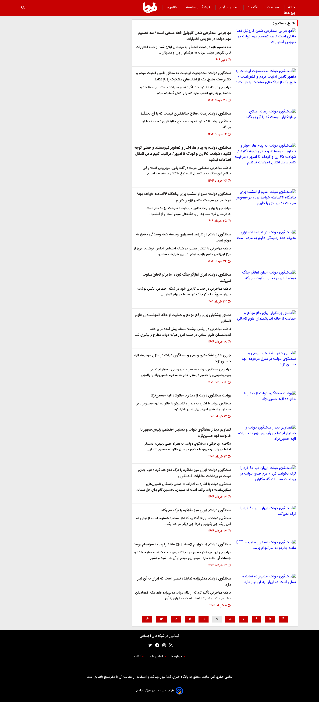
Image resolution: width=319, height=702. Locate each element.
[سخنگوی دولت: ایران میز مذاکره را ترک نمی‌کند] (265, 511)
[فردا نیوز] (150, 8)
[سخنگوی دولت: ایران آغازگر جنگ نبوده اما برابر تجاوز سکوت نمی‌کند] (265, 275)
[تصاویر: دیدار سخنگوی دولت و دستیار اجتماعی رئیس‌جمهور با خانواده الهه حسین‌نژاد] (265, 433)
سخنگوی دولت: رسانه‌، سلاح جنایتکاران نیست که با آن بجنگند (185, 114)
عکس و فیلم (229, 7)
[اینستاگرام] (163, 645)
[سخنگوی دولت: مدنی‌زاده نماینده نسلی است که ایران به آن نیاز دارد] (265, 579)
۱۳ (161, 619)
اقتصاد (253, 7)
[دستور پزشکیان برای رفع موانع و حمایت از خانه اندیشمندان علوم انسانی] (265, 316)
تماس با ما (156, 656)
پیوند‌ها (289, 13)
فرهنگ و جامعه (198, 7)
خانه (291, 7)
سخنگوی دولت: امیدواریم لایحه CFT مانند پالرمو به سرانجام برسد (182, 544)
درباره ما (177, 656)
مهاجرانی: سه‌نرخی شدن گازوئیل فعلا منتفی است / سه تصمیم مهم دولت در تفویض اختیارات (184, 36)
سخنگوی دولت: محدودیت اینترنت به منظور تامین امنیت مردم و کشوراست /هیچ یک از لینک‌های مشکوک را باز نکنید (183, 76)
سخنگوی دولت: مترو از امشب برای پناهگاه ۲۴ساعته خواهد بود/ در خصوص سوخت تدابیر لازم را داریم (184, 197)
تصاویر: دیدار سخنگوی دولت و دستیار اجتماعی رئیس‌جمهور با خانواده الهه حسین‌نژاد (185, 433)
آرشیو (137, 656)
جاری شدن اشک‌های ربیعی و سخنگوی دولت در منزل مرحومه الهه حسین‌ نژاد (182, 358)
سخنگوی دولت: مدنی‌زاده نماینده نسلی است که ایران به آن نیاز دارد (184, 582)
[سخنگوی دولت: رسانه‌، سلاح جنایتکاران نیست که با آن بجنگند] (265, 114)
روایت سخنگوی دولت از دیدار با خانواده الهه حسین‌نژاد (190, 395)
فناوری (172, 7)
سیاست (273, 7)
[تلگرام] (155, 645)
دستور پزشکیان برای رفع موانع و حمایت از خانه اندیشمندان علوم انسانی (183, 318)
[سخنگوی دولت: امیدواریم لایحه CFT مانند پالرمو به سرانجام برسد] (265, 545)
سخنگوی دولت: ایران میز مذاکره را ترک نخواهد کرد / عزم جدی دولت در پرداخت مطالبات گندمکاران (184, 473)
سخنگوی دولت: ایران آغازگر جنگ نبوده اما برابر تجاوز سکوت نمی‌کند (186, 278)
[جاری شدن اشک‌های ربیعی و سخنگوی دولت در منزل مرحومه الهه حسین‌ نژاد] (265, 359)
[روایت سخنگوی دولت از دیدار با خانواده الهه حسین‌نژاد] (265, 396)
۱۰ (203, 619)
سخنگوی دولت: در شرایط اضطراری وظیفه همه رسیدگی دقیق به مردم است (183, 237)
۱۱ (190, 619)
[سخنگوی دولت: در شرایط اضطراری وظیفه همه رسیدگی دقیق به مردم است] (265, 235)
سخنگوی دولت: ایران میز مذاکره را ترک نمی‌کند (196, 510)
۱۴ (147, 619)
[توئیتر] (149, 645)
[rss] (169, 645)
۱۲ (175, 619)
